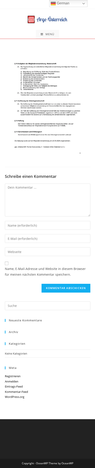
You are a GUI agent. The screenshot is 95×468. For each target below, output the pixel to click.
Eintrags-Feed (14, 386)
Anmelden (11, 381)
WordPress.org (14, 397)
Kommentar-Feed (16, 392)
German (62, 3)
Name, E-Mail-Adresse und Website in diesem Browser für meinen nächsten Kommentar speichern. (45, 271)
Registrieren (13, 376)
